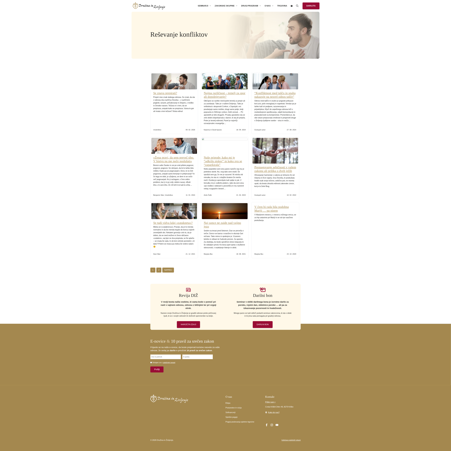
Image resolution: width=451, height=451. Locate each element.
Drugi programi (249, 6)
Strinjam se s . (164, 363)
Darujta (311, 6)
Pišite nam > (270, 402)
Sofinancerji (230, 412)
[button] (297, 6)
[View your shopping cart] (291, 6)
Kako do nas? (274, 412)
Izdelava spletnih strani (291, 440)
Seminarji (203, 6)
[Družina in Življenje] (149, 6)
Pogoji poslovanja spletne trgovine (240, 422)
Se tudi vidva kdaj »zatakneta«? (173, 223)
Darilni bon (263, 324)
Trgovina (282, 6)
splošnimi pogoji (169, 363)
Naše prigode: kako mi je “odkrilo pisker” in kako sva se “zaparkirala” (223, 161)
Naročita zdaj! (188, 324)
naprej (168, 270)
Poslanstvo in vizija (234, 408)
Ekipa (228, 403)
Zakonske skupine (225, 6)
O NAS (268, 6)
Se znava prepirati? (165, 93)
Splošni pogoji (231, 417)
